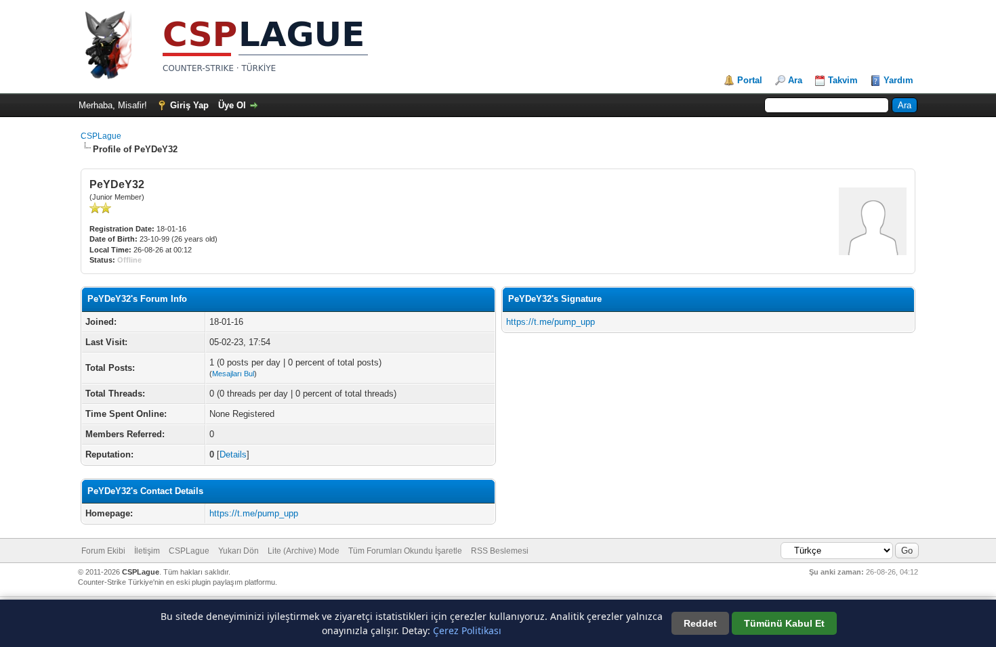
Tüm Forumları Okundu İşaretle (405, 551)
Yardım (898, 80)
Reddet (700, 623)
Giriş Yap (189, 105)
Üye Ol (232, 105)
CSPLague (101, 136)
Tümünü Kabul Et (784, 623)
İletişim (147, 551)
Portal (749, 80)
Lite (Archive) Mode (303, 551)
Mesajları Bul (233, 374)
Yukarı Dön (238, 551)
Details (233, 454)
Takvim (843, 80)
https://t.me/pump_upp (253, 513)
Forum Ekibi (103, 551)
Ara (795, 80)
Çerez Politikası (467, 630)
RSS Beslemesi (499, 551)
